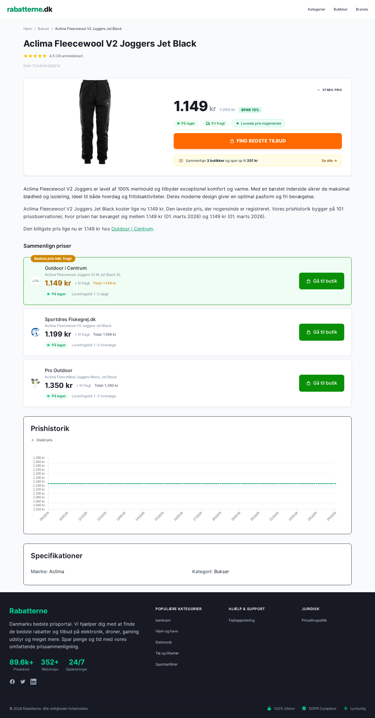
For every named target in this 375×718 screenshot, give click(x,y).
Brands (362, 9)
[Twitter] (23, 682)
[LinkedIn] (33, 682)
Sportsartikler (167, 664)
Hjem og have (167, 631)
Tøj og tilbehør (167, 653)
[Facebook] (12, 682)
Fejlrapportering (242, 620)
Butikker (341, 9)
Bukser (43, 28)
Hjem (27, 28)
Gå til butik (325, 281)
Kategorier (316, 9)
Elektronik (164, 642)
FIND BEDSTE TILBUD (261, 141)
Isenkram (163, 620)
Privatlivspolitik (314, 620)
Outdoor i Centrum (132, 229)
